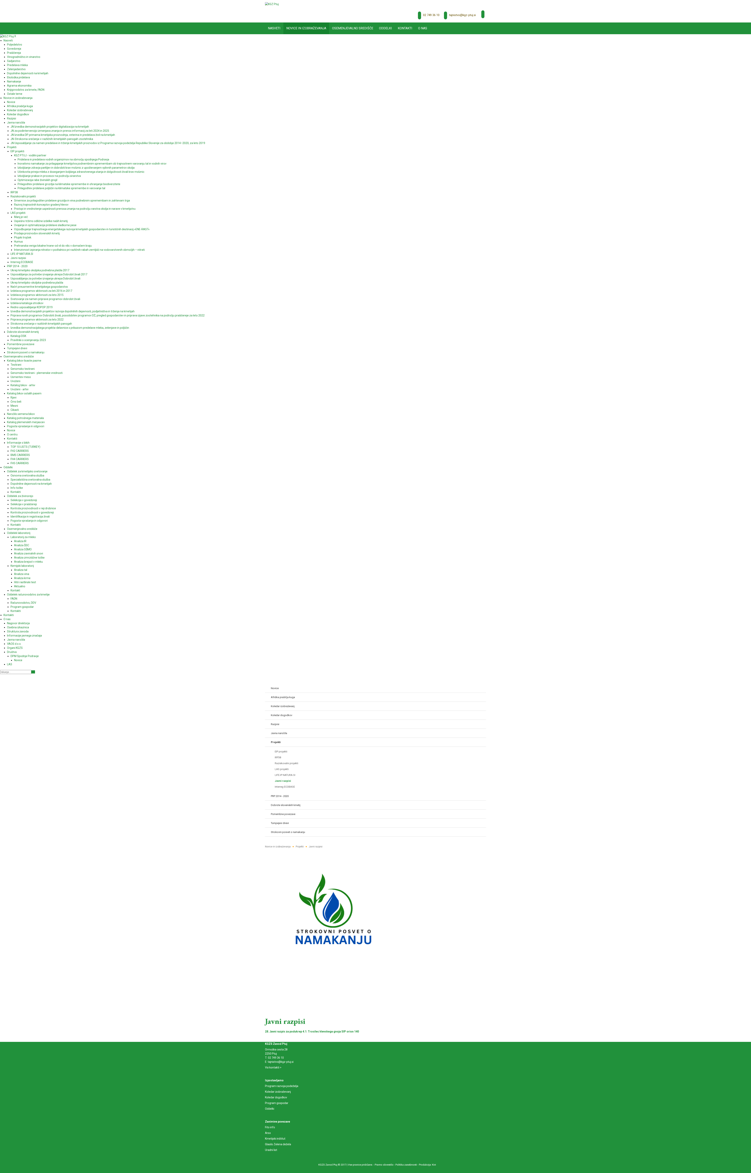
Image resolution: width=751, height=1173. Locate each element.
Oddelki (269, 1108)
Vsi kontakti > (273, 1067)
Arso (268, 1132)
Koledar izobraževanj (278, 1091)
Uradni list (271, 1150)
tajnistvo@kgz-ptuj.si (462, 15)
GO (33, 671)
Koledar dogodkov (276, 1097)
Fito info (270, 1127)
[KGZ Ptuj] (272, 3)
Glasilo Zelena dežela (278, 1144)
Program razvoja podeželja (281, 1086)
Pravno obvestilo (384, 1164)
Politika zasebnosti (406, 1164)
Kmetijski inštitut (275, 1138)
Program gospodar (276, 1103)
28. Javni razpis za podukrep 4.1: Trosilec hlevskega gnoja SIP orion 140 (312, 1031)
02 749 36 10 (431, 15)
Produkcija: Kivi (427, 1164)
